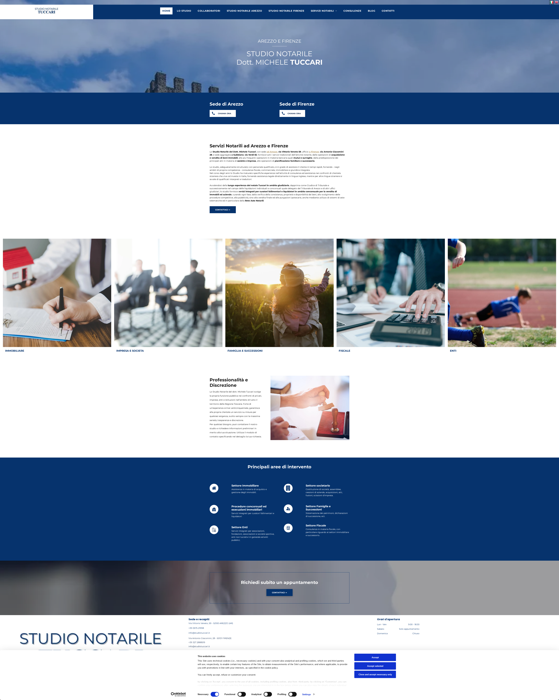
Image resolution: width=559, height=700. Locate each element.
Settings (306, 694)
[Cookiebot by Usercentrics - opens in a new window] (178, 694)
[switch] (242, 694)
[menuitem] (167, 10)
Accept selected (375, 666)
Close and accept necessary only (375, 674)
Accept (375, 657)
